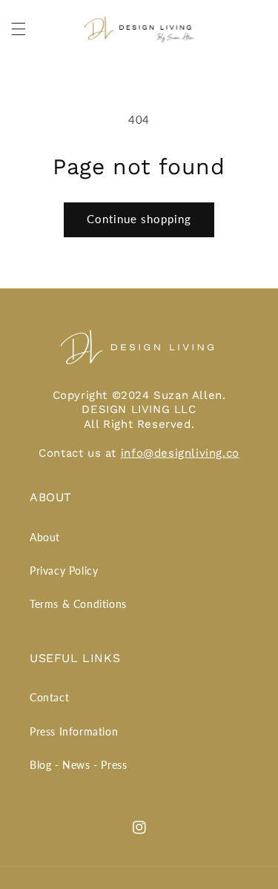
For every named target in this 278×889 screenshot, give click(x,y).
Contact (49, 697)
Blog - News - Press (78, 765)
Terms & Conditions (78, 604)
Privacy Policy (64, 570)
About (45, 537)
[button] (18, 29)
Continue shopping (139, 218)
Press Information (74, 731)
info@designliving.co (180, 453)
